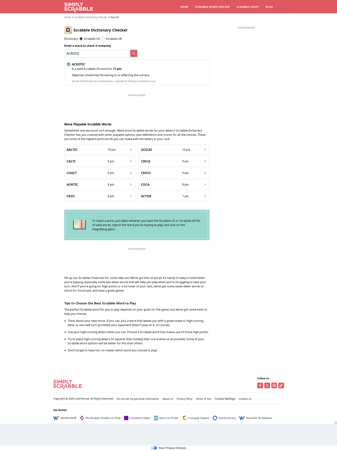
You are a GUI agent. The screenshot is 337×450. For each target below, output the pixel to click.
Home (67, 17)
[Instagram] (274, 385)
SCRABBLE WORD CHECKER (212, 6)
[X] (267, 385)
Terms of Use (203, 398)
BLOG (269, 6)
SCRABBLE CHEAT (248, 6)
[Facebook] (260, 385)
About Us (168, 398)
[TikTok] (281, 385)
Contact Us (245, 398)
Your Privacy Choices (172, 448)
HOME (184, 6)
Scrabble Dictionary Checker (90, 17)
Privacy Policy (184, 398)
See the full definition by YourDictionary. (92, 81)
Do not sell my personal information (138, 398)
